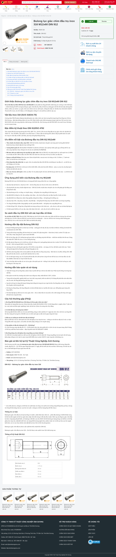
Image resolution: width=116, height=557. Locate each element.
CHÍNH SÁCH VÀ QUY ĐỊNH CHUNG (70, 526)
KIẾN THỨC (91, 533)
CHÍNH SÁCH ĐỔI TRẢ (66, 544)
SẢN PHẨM (91, 529)
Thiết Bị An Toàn (110, 8)
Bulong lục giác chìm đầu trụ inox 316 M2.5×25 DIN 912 (44, 506)
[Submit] (63, 2)
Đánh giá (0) (24, 61)
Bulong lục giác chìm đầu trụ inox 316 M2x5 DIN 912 (69, 506)
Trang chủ (3, 15)
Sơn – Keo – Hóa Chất (27, 9)
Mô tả (5, 61)
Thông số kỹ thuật (13, 61)
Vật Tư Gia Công (89, 8)
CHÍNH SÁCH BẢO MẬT (66, 537)
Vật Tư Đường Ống (47, 9)
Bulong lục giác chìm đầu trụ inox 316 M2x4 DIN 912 (7, 506)
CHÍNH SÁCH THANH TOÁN (67, 540)
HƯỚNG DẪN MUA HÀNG (66, 529)
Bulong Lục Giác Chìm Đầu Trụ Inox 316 (42, 15)
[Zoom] (4, 43)
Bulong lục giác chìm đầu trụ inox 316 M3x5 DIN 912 (20, 506)
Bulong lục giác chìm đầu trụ (24, 15)
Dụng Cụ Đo (68, 8)
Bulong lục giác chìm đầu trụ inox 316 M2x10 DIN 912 (57, 506)
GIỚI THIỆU (91, 526)
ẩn (12, 69)
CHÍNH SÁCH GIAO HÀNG (67, 533)
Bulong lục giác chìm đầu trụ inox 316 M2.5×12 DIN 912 (32, 506)
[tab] (5, 61)
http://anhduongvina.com (13, 548)
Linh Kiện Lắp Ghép (6, 9)
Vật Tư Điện (37, 8)
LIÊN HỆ (90, 537)
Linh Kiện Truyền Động (16, 9)
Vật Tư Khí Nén (57, 8)
